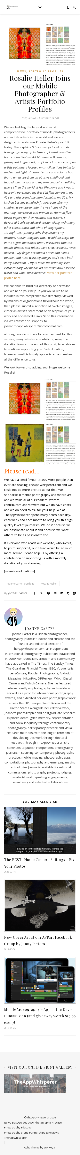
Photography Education (18, 1127)
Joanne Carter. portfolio (20, 583)
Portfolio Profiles (46, 71)
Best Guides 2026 (23, 1122)
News (21, 71)
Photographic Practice (48, 1122)
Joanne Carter (17, 593)
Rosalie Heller (49, 583)
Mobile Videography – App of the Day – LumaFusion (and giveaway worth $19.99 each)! (40, 1016)
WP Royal (50, 1147)
